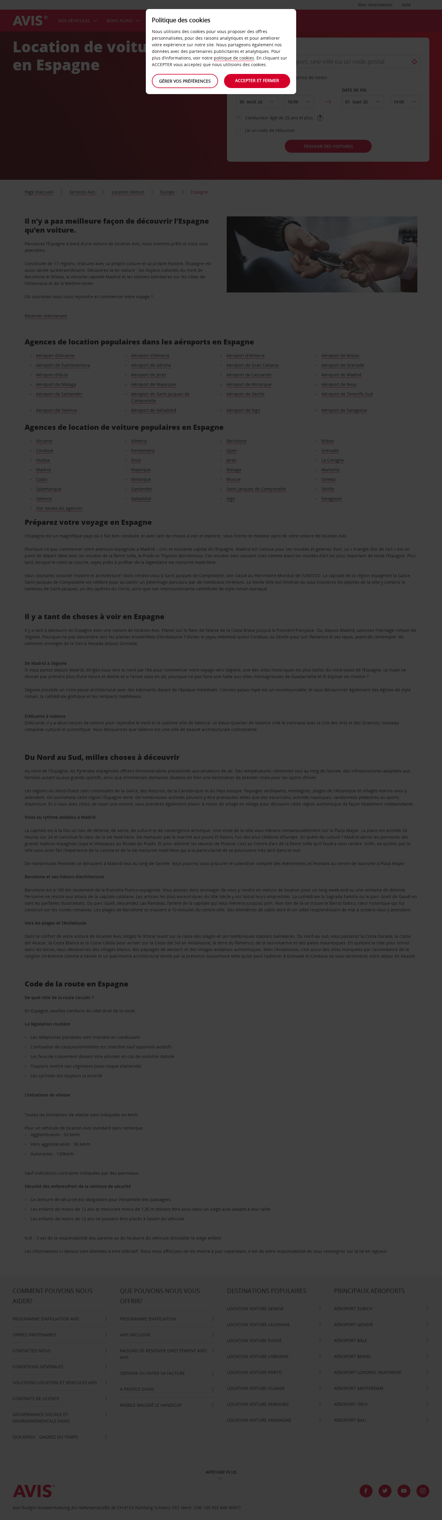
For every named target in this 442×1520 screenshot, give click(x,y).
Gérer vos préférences (185, 81)
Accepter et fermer (257, 80)
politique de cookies (234, 58)
